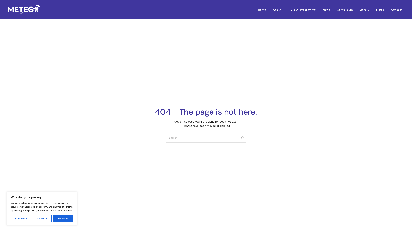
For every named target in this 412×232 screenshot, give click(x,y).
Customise (21, 218)
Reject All (42, 218)
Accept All (62, 218)
